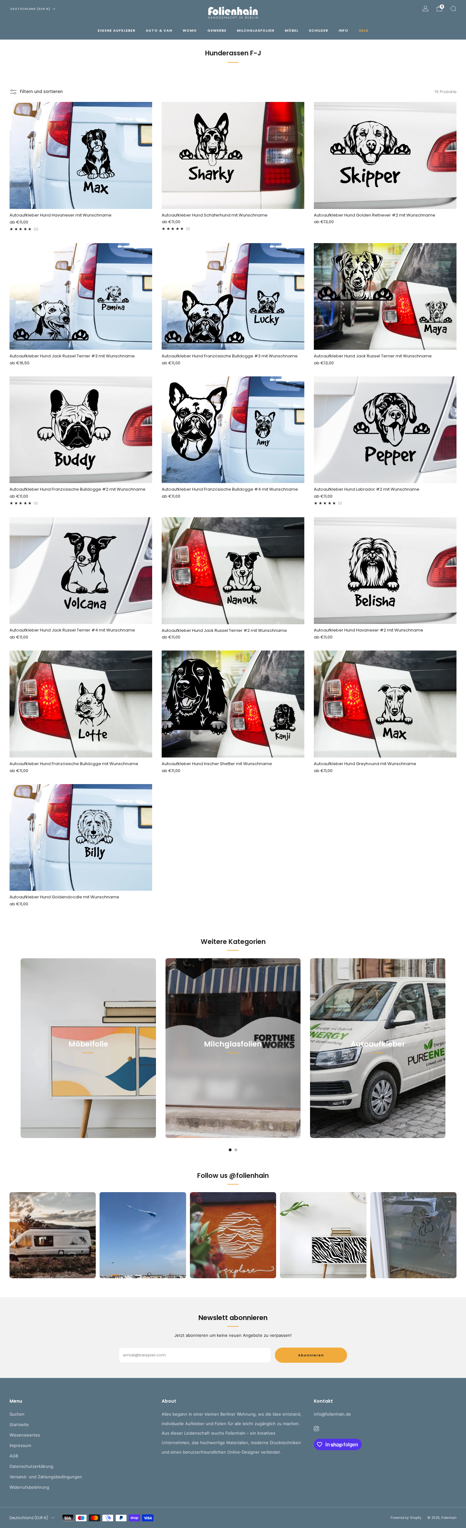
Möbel (291, 30)
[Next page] (445, 1048)
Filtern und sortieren (41, 92)
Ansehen (88, 1072)
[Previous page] (20, 1048)
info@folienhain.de (332, 1414)
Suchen (17, 1414)
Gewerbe (216, 30)
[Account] (425, 8)
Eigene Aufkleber (116, 30)
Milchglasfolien (255, 30)
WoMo (190, 30)
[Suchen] (453, 8)
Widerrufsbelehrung (29, 1487)
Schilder (318, 30)
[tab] (230, 1149)
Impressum (20, 1445)
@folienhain (249, 1175)
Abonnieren (311, 1355)
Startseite (19, 1424)
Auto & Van (159, 30)
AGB (14, 1455)
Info (343, 30)
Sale (363, 30)
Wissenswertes (25, 1434)
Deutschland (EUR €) (30, 9)
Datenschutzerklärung (31, 1466)
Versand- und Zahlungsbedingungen (46, 1476)
